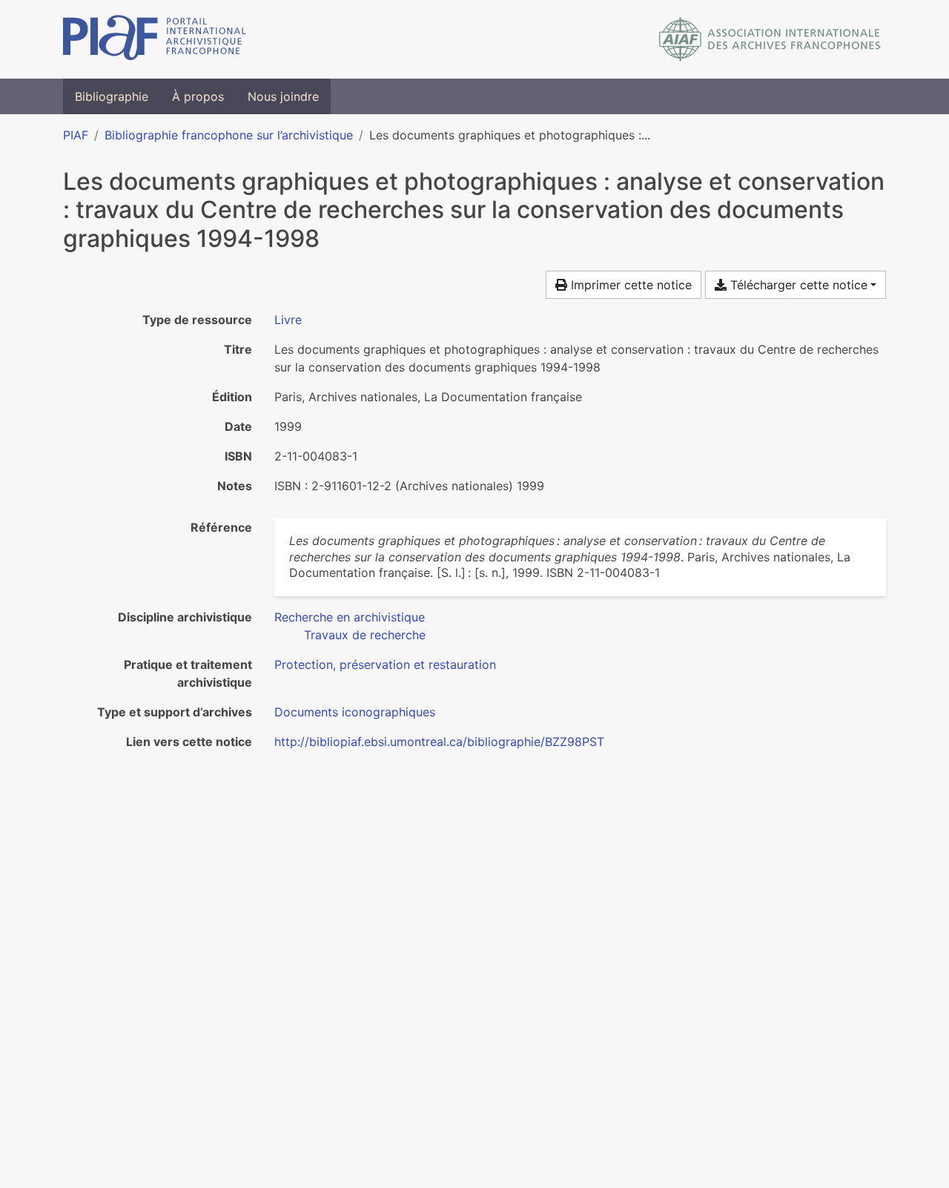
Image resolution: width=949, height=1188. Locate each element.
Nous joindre (283, 96)
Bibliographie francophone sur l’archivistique (229, 135)
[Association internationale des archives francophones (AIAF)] (770, 39)
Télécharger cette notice (797, 284)
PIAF (75, 135)
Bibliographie (111, 96)
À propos (198, 96)
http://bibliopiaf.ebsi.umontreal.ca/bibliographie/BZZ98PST (439, 741)
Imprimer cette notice (629, 284)
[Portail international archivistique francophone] (154, 39)
